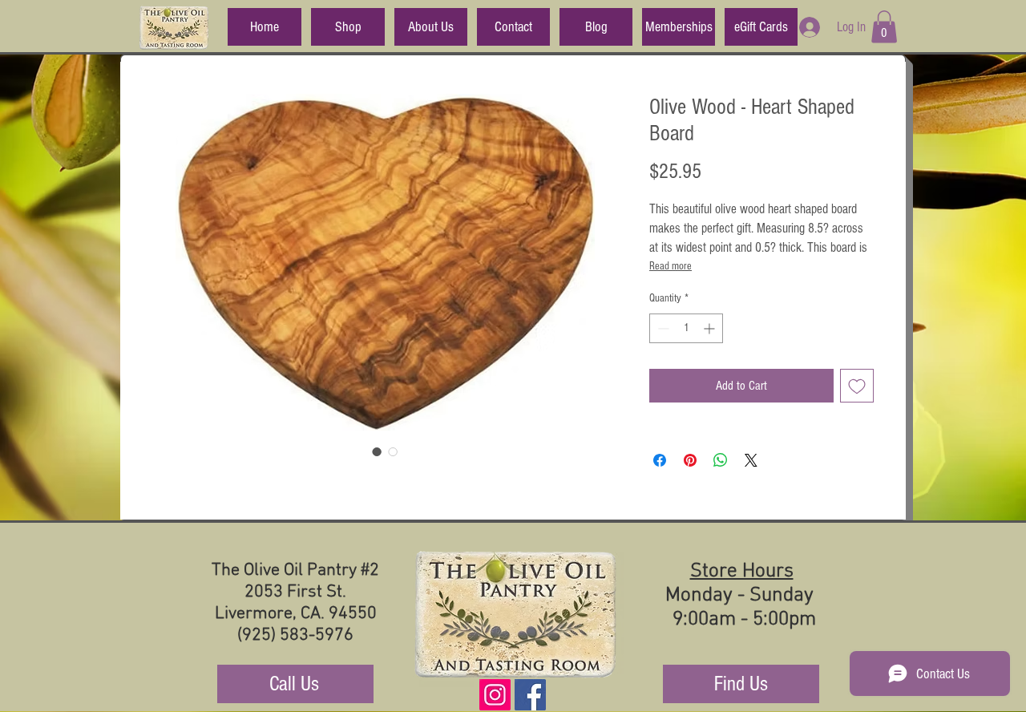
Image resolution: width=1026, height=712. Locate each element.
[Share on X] (751, 460)
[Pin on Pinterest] (690, 460)
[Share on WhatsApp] (720, 460)
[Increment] (711, 328)
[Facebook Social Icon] (530, 694)
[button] (884, 26)
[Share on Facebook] (659, 460)
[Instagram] (495, 694)
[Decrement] (662, 328)
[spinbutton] (686, 328)
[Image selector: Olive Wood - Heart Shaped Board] (377, 451)
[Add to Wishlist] (857, 386)
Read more (670, 266)
